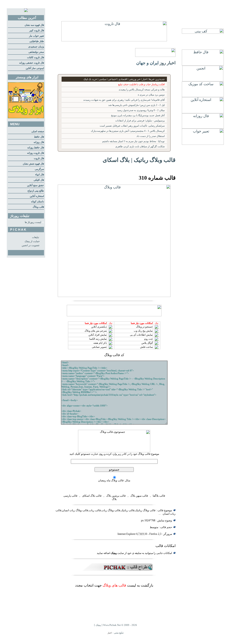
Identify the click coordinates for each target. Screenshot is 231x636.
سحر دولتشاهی (36, 52)
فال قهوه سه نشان (34, 25)
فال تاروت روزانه (35, 153)
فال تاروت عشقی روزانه (31, 63)
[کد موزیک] (203, 96)
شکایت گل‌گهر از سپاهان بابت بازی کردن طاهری (140, 146)
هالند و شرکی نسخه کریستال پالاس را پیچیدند (142, 89)
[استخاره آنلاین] (203, 112)
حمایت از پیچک (32, 241)
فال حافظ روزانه (35, 147)
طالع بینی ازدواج (36, 191)
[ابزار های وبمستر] (26, 117)
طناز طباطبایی (36, 41)
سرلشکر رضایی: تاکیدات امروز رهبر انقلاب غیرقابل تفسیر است (132, 126)
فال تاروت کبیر (36, 30)
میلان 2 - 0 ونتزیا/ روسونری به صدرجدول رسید (141, 110)
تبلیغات (35, 237)
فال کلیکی (39, 180)
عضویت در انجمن (31, 245)
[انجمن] (202, 80)
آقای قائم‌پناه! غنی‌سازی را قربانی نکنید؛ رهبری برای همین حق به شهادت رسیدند (124, 100)
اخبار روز (168, 62)
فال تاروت (39, 158)
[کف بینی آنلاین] (203, 32)
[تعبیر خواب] (203, 143)
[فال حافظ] (203, 64)
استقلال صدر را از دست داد (150, 136)
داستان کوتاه (37, 201)
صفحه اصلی (37, 131)
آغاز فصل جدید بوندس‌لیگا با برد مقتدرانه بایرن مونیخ (138, 115)
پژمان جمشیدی (36, 46)
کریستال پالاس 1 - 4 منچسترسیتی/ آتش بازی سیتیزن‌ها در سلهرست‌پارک (128, 131)
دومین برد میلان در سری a (151, 95)
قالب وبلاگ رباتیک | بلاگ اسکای (139, 160)
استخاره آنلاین (37, 196)
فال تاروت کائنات (35, 57)
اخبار (110, 633)
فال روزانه (39, 142)
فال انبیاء (39, 174)
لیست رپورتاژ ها (33, 222)
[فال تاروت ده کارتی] (114, 40)
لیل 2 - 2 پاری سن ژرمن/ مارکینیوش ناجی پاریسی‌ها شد (136, 105)
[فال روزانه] (203, 127)
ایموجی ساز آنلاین (35, 68)
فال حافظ (39, 137)
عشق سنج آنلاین (35, 185)
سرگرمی (39, 169)
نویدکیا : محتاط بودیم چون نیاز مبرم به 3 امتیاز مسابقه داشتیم (133, 141)
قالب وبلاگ (38, 207)
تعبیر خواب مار (36, 36)
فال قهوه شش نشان (33, 164)
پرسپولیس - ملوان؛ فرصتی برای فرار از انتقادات (140, 120)
